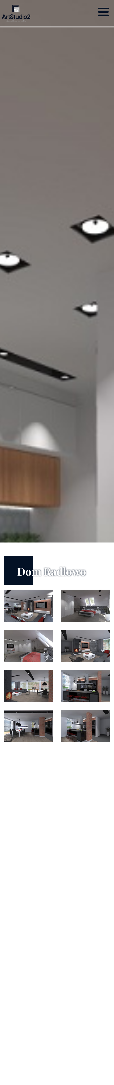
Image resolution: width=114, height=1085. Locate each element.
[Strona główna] (16, 13)
